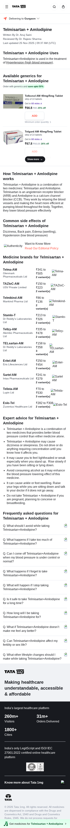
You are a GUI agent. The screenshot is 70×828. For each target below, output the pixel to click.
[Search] (53, 6)
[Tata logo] (8, 800)
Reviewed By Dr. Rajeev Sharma (22, 38)
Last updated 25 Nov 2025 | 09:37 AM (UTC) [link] (29, 42)
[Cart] (62, 6)
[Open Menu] (6, 6)
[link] (19, 6)
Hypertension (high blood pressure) (29, 62)
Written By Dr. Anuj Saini (17, 34)
